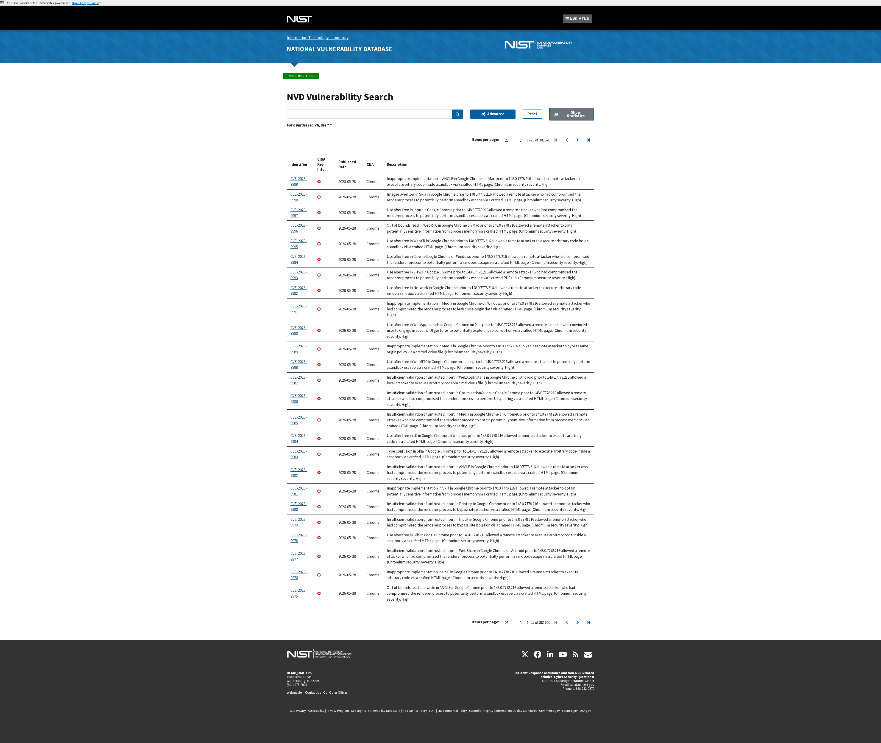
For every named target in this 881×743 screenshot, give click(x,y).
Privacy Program (337, 711)
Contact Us (313, 692)
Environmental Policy (452, 711)
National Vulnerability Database (339, 49)
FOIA (432, 711)
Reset (532, 113)
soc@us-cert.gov (582, 684)
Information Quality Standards (516, 711)
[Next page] (577, 140)
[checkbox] (571, 114)
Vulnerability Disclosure (384, 711)
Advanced (496, 113)
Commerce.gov (549, 711)
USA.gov (585, 711)
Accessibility (316, 711)
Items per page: (485, 139)
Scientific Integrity (481, 711)
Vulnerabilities (301, 76)
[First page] (556, 140)
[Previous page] (566, 140)
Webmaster (295, 692)
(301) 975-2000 (297, 684)
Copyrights (358, 711)
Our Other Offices (335, 693)
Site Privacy (298, 711)
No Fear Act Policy (414, 711)
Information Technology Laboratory (317, 37)
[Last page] (589, 140)
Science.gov (570, 711)
